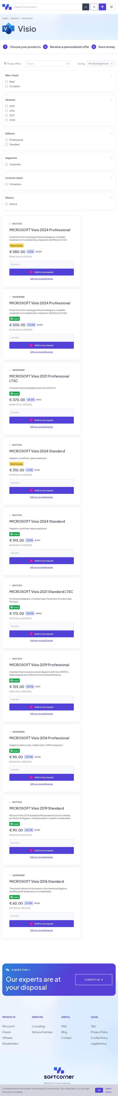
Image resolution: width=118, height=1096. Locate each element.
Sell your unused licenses (41, 278)
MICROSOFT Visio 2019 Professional (39, 664)
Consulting (38, 1026)
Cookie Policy (99, 1037)
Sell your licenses (42, 1032)
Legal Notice (98, 1043)
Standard (14, 144)
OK (99, 1090)
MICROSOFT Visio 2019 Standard (36, 808)
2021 (12, 115)
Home (5, 18)
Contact (66, 1037)
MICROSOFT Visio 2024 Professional (39, 230)
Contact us (92, 979)
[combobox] (110, 63)
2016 (12, 110)
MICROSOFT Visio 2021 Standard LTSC (41, 591)
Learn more (108, 1090)
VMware (7, 1037)
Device (13, 204)
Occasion (14, 86)
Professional (16, 139)
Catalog (15, 18)
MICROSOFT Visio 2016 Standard (36, 881)
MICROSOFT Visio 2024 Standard (37, 451)
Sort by (81, 63)
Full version (15, 184)
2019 (12, 106)
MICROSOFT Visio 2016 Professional (39, 738)
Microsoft (8, 1026)
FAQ (63, 1026)
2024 (12, 119)
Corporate (15, 164)
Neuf (12, 81)
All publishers (10, 1043)
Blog (64, 1032)
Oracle (6, 1032)
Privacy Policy (99, 1032)
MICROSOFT (27, 18)
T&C (93, 1026)
